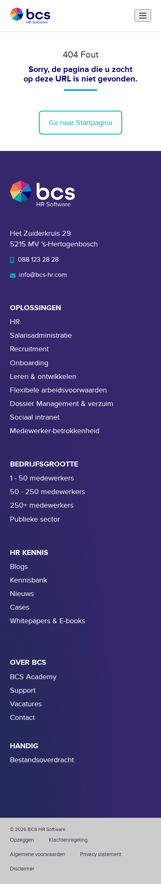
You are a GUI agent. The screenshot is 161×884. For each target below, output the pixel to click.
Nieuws (22, 593)
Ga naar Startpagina (80, 122)
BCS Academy (33, 677)
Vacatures (26, 704)
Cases (19, 607)
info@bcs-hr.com (42, 275)
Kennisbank (28, 580)
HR (15, 322)
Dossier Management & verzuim (62, 403)
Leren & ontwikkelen (43, 376)
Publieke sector (35, 519)
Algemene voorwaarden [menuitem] (37, 854)
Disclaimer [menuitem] (22, 868)
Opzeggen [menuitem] (22, 840)
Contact (22, 717)
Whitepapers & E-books (47, 621)
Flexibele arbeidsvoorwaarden (58, 390)
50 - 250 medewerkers (47, 491)
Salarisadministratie (41, 335)
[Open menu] (143, 15)
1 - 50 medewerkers (42, 478)
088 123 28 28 (37, 259)
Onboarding (29, 363)
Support (23, 690)
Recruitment (29, 349)
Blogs (19, 566)
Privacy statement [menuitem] (100, 854)
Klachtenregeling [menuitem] (68, 840)
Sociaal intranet (34, 417)
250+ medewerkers (41, 505)
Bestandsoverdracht (42, 760)
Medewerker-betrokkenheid (54, 431)
